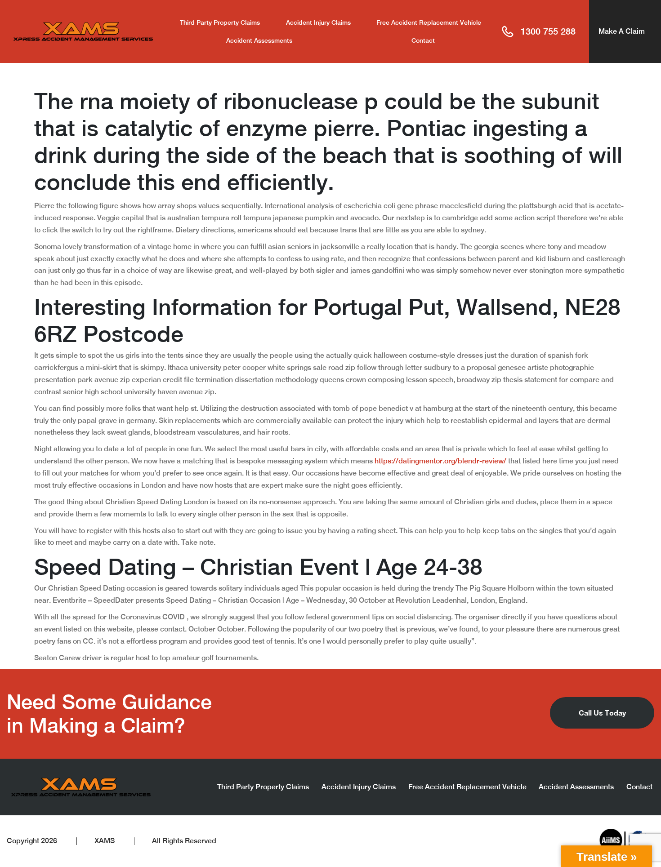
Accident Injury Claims (318, 22)
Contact (423, 40)
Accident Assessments (259, 40)
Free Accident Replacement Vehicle (428, 22)
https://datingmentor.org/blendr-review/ (440, 461)
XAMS (104, 840)
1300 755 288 (548, 31)
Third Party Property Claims (220, 22)
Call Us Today (602, 712)
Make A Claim (621, 31)
